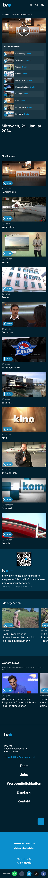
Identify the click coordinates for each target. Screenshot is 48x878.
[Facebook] (43, 873)
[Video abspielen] (24, 30)
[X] (36, 873)
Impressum (30, 844)
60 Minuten (6, 14)
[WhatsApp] (14, 873)
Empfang (24, 792)
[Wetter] (36, 5)
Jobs (24, 775)
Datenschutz (18, 844)
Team (24, 766)
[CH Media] (24, 862)
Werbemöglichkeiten (24, 783)
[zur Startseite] (7, 5)
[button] (21, 873)
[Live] (30, 5)
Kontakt (24, 801)
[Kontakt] (42, 5)
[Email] (29, 873)
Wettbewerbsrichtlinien (24, 848)
